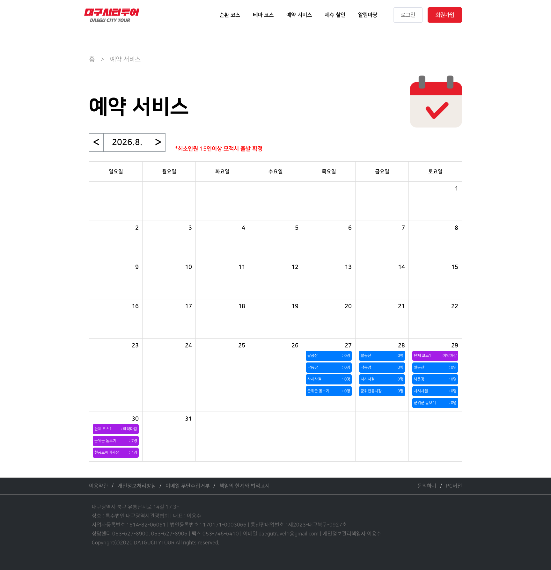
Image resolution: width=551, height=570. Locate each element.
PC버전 (454, 486)
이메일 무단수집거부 (187, 486)
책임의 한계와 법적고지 (244, 486)
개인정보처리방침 (137, 486)
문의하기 (427, 486)
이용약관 (98, 486)
